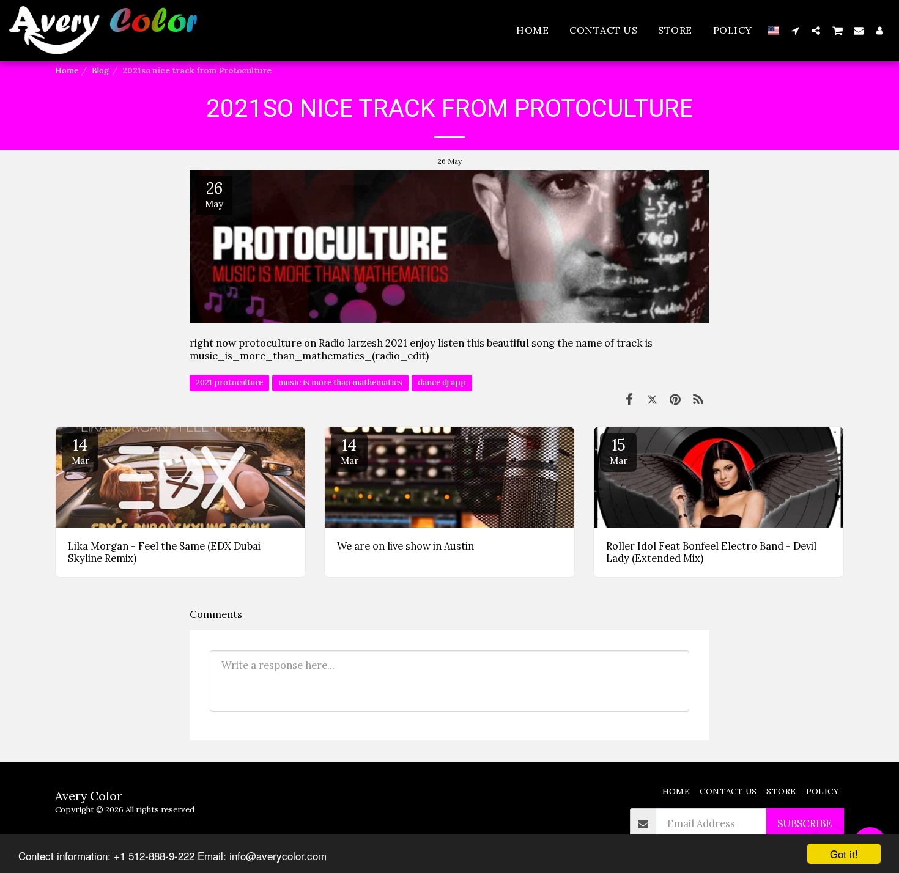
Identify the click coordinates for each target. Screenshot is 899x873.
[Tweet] (652, 399)
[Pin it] (675, 399)
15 (618, 450)
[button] (795, 30)
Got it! (844, 853)
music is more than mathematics (340, 382)
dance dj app (442, 382)
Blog (100, 70)
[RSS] (698, 399)
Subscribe (804, 823)
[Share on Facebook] (629, 399)
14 (80, 450)
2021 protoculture (229, 382)
